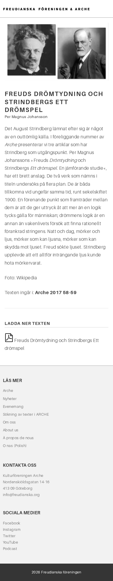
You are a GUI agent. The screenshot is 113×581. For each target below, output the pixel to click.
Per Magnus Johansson (26, 117)
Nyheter (10, 399)
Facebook (11, 523)
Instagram (12, 529)
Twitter (9, 536)
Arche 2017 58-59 (56, 292)
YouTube (10, 542)
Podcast (10, 548)
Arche (8, 390)
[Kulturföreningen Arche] (46, 8)
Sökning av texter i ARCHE (26, 414)
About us (11, 430)
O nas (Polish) (15, 446)
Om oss (9, 422)
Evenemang (13, 406)
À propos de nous (18, 438)
